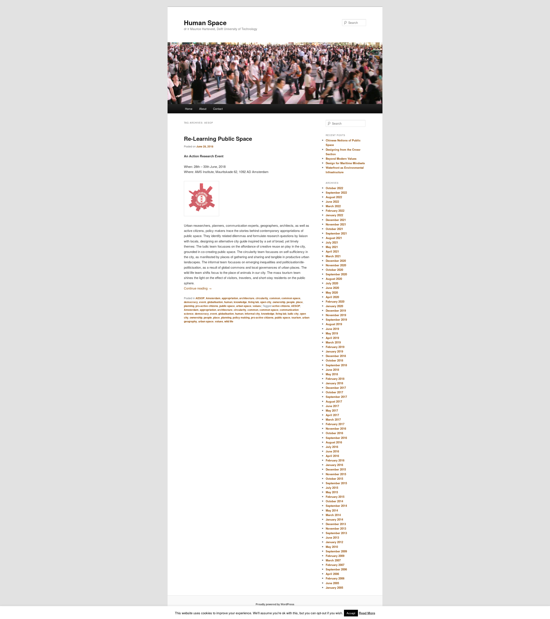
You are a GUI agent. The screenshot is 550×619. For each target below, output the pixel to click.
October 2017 (334, 392)
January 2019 (334, 351)
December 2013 (336, 524)
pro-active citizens (207, 306)
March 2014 (333, 515)
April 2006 (332, 574)
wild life (228, 321)
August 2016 (334, 442)
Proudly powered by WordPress (275, 604)
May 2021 (332, 247)
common (274, 298)
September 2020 (336, 274)
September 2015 (336, 483)
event (202, 302)
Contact (218, 109)
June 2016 (332, 451)
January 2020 (334, 306)
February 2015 (335, 497)
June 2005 (332, 583)
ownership (279, 302)
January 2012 (334, 542)
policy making (241, 317)
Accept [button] (351, 613)
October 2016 (334, 433)
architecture (246, 298)
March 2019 (333, 342)
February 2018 (335, 379)
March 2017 (333, 419)
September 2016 (336, 438)
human (228, 302)
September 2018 (336, 365)
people (291, 302)
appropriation (230, 298)
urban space (243, 306)
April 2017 (332, 415)
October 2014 (334, 501)
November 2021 (336, 224)
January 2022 (334, 215)
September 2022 (336, 192)
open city (265, 302)
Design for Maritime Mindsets (345, 163)
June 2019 (332, 329)
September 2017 (336, 397)
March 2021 (333, 256)
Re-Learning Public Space (218, 138)
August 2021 (334, 238)
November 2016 (336, 428)
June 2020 (332, 288)
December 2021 (336, 220)
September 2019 (336, 319)
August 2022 (334, 197)
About (202, 109)
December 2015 (336, 469)
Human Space (205, 22)
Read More (367, 613)
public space (227, 306)
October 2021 (334, 229)
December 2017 (336, 388)
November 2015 (336, 474)
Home (188, 109)
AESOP (200, 298)
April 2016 (332, 456)
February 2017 (335, 424)
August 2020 (334, 279)
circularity (262, 298)
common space (290, 298)
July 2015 (332, 488)
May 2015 (332, 492)
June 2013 (332, 537)
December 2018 (336, 356)
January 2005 (334, 587)
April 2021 (332, 251)
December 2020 (336, 261)
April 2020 (332, 297)
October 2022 (334, 188)
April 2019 (332, 338)
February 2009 (335, 556)
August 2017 (334, 401)
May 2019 (332, 333)
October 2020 (334, 270)
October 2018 (334, 360)
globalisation (215, 302)
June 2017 (332, 406)
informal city (252, 314)
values (257, 306)
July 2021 (332, 242)
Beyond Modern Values (341, 158)
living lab (253, 302)
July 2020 (332, 283)
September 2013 (336, 533)
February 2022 (335, 210)
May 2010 (332, 547)
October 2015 (334, 479)
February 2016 (335, 460)
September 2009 (336, 551)
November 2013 (336, 528)
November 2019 (336, 315)
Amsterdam (213, 298)
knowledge (240, 302)
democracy (191, 302)
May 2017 (332, 410)
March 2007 (333, 560)
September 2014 (336, 506)
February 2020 (335, 301)
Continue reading (198, 288)
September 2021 (336, 233)
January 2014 (334, 519)
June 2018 (332, 370)
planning (189, 306)
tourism (296, 317)
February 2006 (335, 578)
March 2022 (333, 206)
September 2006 (336, 569)
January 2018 (334, 383)
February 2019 (335, 347)
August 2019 (334, 324)
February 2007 (335, 565)
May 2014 (332, 510)
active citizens (281, 306)
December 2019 (336, 310)
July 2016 (332, 447)
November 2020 (336, 265)
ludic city (293, 314)
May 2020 (332, 292)
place (299, 302)
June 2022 (332, 201)
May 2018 (332, 374)
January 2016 (334, 465)
